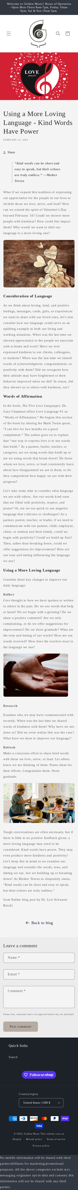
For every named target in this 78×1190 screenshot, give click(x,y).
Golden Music (32, 1133)
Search (13, 1057)
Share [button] (11, 152)
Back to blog (42, 923)
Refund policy (34, 1139)
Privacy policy (41, 1145)
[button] (8, 33)
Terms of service (56, 1139)
